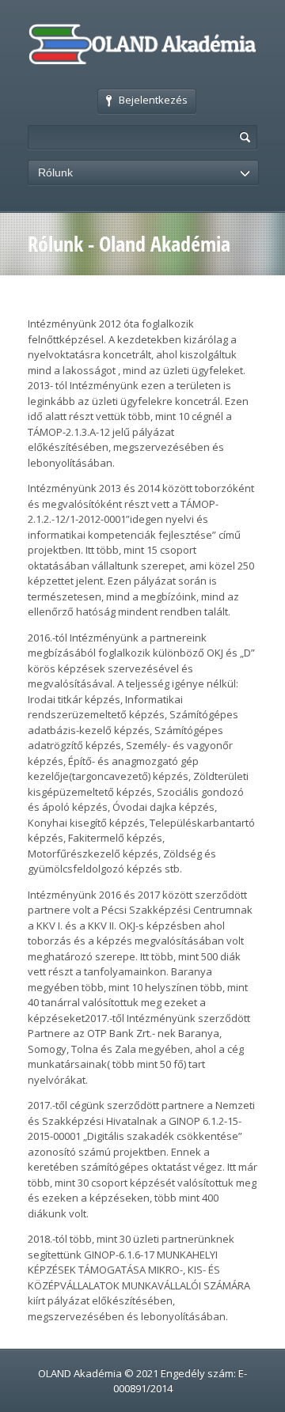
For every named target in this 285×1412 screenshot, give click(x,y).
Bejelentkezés (153, 100)
